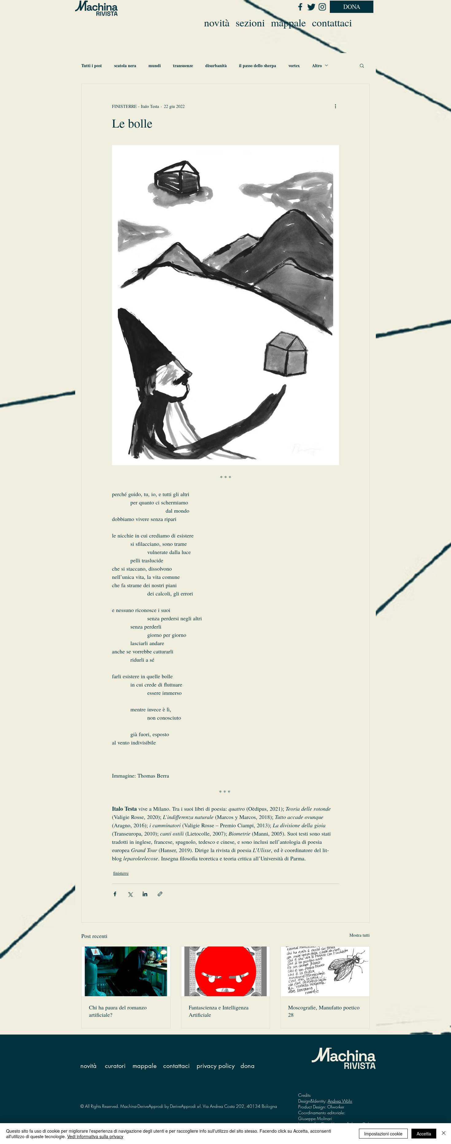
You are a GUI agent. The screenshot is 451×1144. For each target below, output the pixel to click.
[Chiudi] (443, 1133)
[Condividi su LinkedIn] (145, 894)
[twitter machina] (311, 7)
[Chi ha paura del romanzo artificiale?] (126, 971)
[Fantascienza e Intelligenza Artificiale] (225, 971)
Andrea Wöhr (340, 1101)
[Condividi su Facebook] (115, 894)
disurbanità (216, 65)
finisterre (121, 873)
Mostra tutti (359, 935)
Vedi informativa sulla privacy (95, 1136)
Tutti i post (91, 65)
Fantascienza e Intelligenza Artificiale (219, 1011)
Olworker (335, 1107)
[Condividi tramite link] (160, 894)
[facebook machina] (300, 7)
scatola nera (125, 65)
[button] (362, 65)
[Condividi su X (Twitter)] (130, 894)
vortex (294, 65)
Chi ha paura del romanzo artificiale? (118, 1011)
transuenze (183, 65)
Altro (317, 65)
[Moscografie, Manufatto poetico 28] (325, 971)
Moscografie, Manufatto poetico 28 (324, 1011)
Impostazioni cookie (383, 1134)
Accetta (424, 1134)
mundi (154, 65)
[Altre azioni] (335, 106)
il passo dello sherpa (257, 65)
